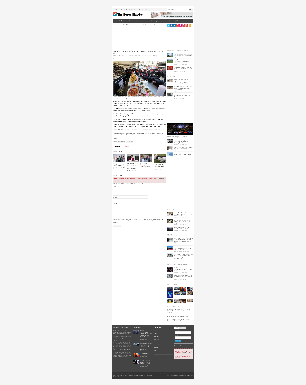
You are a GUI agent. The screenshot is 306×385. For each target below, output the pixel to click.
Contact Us (156, 350)
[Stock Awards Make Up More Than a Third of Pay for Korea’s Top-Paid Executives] (170, 276)
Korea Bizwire (130, 55)
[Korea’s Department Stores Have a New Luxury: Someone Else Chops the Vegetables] (170, 214)
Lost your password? (187, 341)
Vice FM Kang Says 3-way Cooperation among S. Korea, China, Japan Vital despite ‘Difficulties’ (132, 167)
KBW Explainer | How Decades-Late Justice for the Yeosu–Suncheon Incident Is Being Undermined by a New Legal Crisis (183, 256)
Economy (138, 21)
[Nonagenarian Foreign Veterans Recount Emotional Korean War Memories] (119, 158)
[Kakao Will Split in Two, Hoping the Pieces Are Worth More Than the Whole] (170, 301)
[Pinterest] (187, 25)
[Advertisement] (139, 38)
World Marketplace (181, 21)
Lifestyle (146, 21)
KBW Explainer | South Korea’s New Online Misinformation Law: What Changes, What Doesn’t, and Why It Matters (183, 240)
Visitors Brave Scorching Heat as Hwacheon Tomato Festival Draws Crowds (183, 68)
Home (115, 9)
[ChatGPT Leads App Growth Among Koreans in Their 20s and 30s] (170, 148)
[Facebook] (171, 25)
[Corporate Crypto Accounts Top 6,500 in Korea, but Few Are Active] (183, 301)
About (120, 9)
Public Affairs (122, 21)
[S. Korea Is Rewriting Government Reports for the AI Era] (170, 294)
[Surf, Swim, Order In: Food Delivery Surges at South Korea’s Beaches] (170, 154)
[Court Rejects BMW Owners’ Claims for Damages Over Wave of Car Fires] (170, 94)
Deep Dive (156, 342)
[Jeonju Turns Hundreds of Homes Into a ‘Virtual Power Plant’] (170, 229)
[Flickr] (180, 25)
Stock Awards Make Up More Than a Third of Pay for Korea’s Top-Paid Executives (183, 276)
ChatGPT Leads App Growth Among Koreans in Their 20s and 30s (183, 147)
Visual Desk (163, 21)
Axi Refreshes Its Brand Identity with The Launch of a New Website (146, 346)
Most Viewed (124, 24)
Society (148, 55)
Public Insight (144, 55)
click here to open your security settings (183, 353)
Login (176, 327)
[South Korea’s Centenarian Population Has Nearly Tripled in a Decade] (170, 269)
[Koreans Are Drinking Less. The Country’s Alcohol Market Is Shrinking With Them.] (170, 141)
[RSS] (190, 25)
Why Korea (144, 9)
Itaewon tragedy (121, 141)
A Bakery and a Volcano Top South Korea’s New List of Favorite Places (183, 54)
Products (156, 347)
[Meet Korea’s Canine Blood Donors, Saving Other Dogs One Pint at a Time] (190, 300)
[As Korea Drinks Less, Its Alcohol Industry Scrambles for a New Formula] (177, 293)
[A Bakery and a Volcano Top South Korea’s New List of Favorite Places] (170, 55)
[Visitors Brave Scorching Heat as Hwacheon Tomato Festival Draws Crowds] (170, 68)
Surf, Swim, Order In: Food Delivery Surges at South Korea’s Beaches (183, 153)
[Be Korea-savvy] (128, 14)
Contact (125, 9)
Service (138, 9)
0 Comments (184, 57)
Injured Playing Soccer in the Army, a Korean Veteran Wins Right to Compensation (183, 88)
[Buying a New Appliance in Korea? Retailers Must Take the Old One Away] (170, 221)
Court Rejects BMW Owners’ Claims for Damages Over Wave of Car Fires (183, 95)
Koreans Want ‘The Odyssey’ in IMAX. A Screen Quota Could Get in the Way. (145, 363)
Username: (177, 330)
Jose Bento (169, 319)
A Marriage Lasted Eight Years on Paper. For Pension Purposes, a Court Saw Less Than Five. (182, 81)
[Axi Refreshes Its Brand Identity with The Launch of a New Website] (177, 288)
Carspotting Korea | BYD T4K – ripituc (175, 309)
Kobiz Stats (156, 344)
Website (115, 197)
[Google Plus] (177, 25)
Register (182, 327)
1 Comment (185, 259)
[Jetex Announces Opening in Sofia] (183, 289)
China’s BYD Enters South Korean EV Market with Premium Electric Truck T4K (179, 311)
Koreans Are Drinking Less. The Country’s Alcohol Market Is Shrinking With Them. (182, 141)
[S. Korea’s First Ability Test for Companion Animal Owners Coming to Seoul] (160, 158)
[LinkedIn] (174, 25)
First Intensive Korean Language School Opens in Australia (145, 164)
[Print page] (139, 58)
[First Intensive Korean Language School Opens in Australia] (146, 158)
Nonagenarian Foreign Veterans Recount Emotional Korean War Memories (119, 166)
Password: (177, 335)
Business (131, 21)
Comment (115, 203)
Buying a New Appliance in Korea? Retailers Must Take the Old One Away (183, 221)
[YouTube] (183, 25)
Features (171, 21)
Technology (154, 21)
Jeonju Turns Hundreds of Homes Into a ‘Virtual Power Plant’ (182, 228)
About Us (156, 353)
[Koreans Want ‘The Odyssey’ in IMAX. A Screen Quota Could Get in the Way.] (190, 289)
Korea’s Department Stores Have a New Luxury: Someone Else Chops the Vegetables (183, 214)
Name (115, 186)
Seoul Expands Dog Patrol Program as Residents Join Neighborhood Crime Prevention (179, 320)
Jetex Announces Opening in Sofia (144, 354)
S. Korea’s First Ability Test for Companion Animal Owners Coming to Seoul (159, 167)
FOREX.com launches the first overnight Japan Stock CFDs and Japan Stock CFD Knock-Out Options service (146, 334)
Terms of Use (132, 9)
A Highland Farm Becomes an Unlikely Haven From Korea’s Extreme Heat (181, 61)
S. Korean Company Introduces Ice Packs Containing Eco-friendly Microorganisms (179, 315)
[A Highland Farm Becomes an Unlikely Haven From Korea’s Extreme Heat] (170, 61)
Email (114, 192)
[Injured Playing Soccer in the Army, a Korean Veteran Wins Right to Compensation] (170, 87)
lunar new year (129, 141)
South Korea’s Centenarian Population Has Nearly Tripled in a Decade (183, 269)
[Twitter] (168, 25)
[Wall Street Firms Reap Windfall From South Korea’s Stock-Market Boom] (177, 301)
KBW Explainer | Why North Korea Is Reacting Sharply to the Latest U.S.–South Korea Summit (183, 248)
